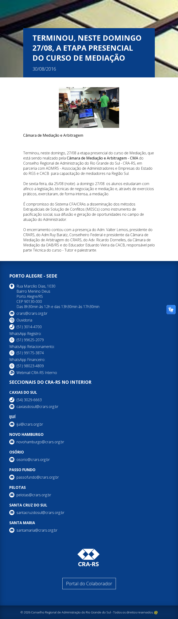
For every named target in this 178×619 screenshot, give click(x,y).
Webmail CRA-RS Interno (36, 372)
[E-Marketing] (156, 612)
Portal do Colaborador (89, 583)
